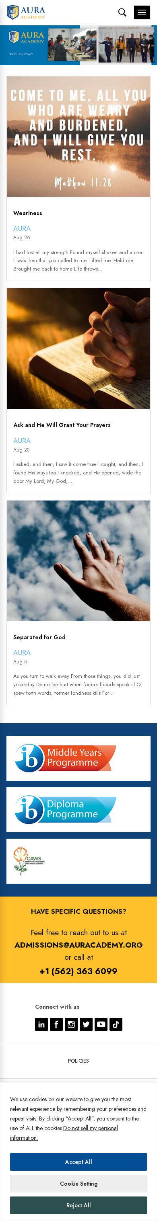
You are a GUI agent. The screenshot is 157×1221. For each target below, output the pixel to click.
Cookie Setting (78, 1184)
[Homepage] (26, 12)
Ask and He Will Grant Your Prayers (62, 425)
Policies (78, 1061)
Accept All (78, 1162)
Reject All (78, 1205)
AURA (22, 228)
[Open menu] (142, 12)
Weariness (27, 213)
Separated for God (39, 637)
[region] (78, 1151)
